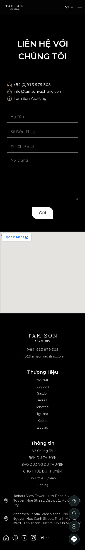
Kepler (42, 421)
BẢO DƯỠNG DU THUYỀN (42, 464)
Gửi (42, 212)
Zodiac (42, 427)
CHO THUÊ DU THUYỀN (42, 471)
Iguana (42, 414)
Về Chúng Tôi (42, 451)
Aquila (42, 400)
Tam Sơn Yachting (30, 98)
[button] (80, 7)
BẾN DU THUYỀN (43, 458)
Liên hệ (42, 485)
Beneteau (43, 407)
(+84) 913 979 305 (42, 350)
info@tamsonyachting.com (38, 91)
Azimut (42, 380)
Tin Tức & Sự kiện (42, 478)
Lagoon (42, 387)
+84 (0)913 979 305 (32, 84)
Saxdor (42, 393)
